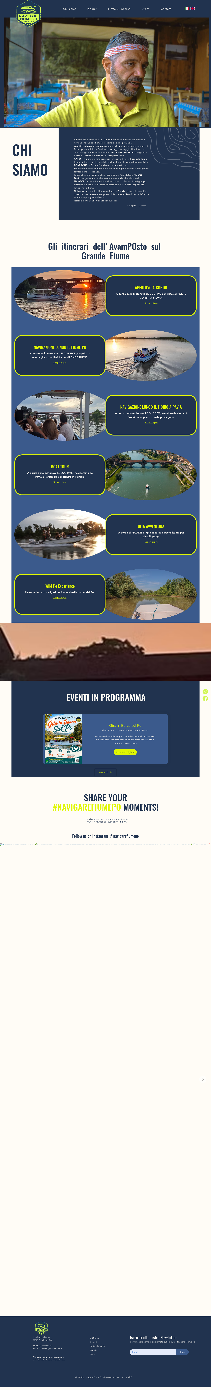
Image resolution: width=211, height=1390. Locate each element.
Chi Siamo (94, 1338)
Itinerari (93, 1342)
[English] (192, 8)
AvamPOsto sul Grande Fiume (51, 1359)
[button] (205, 124)
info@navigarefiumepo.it (51, 1348)
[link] (151, 287)
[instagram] (205, 691)
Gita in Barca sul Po (125, 725)
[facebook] (205, 698)
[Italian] (187, 8)
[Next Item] (202, 1079)
